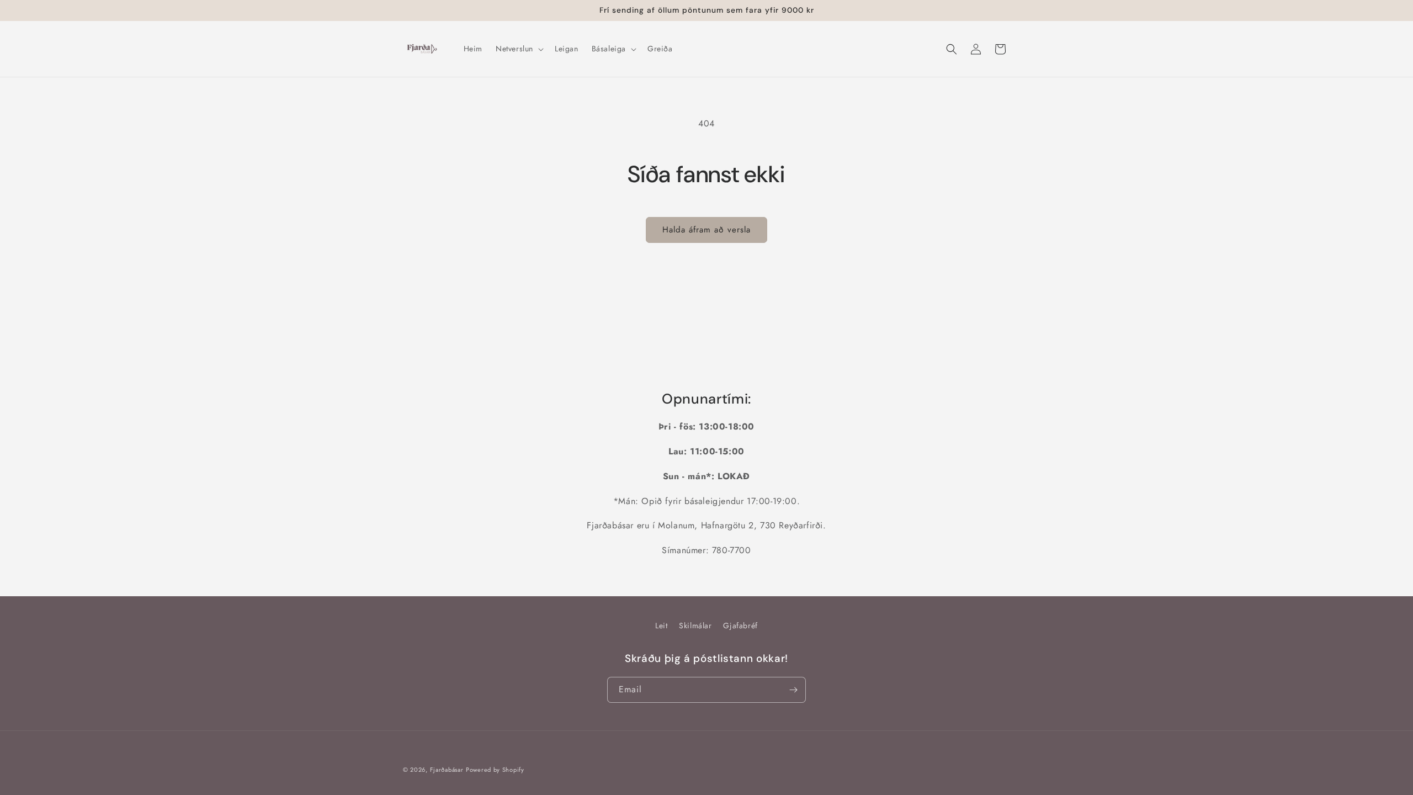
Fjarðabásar (447, 769)
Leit (661, 625)
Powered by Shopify (495, 769)
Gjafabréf (740, 625)
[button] (518, 48)
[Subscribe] (793, 690)
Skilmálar (695, 625)
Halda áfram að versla (706, 230)
